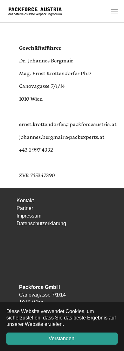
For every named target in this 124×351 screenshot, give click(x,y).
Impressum (29, 215)
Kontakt (25, 200)
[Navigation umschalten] (114, 11)
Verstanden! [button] (62, 338)
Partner (25, 208)
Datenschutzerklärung (41, 223)
